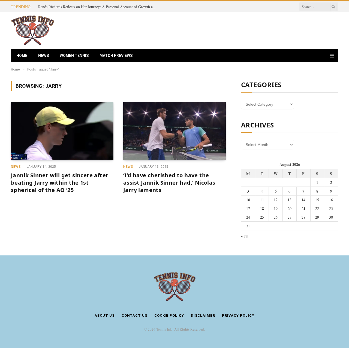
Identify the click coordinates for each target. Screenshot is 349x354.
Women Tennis (74, 55)
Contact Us (135, 315)
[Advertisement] (239, 30)
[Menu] (332, 56)
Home (21, 55)
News (43, 55)
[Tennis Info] (32, 30)
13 (289, 199)
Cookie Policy (169, 315)
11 (262, 199)
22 (317, 208)
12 (276, 199)
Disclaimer (203, 315)
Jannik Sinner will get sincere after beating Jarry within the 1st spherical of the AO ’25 (59, 183)
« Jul (244, 236)
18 (262, 208)
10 (248, 199)
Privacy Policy (238, 315)
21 (303, 208)
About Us (105, 315)
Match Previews (116, 55)
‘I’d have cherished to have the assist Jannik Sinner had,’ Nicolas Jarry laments (169, 183)
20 (289, 208)
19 (276, 208)
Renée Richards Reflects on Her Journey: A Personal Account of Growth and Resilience (99, 6)
